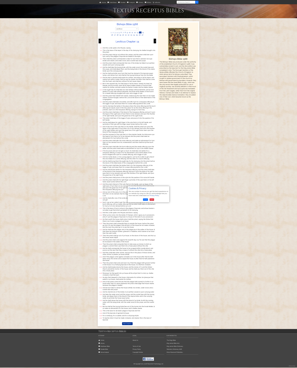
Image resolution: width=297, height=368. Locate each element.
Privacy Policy (137, 349)
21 (126, 35)
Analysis (131, 2)
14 (140, 32)
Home (103, 2)
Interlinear (113, 2)
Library (140, 2)
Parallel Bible (104, 349)
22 (128, 35)
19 (120, 35)
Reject (151, 199)
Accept (145, 199)
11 (132, 32)
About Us (135, 340)
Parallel (122, 2)
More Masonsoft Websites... (175, 352)
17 (115, 35)
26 (139, 35)
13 (137, 32)
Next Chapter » (127, 323)
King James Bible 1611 (173, 343)
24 (134, 35)
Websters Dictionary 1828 (174, 349)
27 (142, 35)
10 (129, 32)
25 (137, 35)
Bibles (148, 2)
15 (143, 32)
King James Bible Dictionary (175, 346)
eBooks (157, 2)
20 (123, 35)
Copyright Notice (138, 352)
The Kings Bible (171, 340)
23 (131, 35)
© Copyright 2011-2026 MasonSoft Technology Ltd (148, 364)
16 (112, 35)
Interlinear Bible (105, 346)
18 (117, 35)
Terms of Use (137, 346)
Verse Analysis (104, 352)
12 (135, 32)
